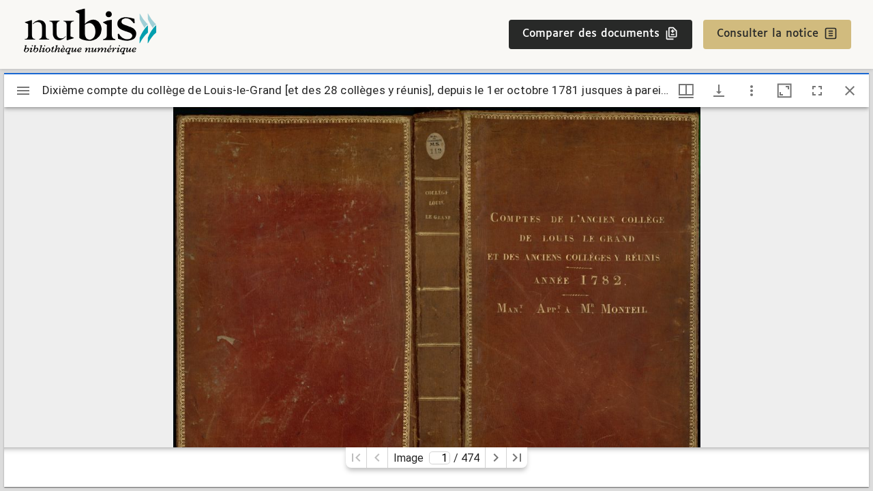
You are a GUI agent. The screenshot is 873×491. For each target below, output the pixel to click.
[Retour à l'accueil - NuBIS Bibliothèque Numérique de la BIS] (90, 34)
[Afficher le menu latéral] (23, 90)
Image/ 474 (436, 457)
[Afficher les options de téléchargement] (718, 90)
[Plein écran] (817, 90)
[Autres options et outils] (751, 90)
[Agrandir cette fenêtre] (784, 90)
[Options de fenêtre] (686, 90)
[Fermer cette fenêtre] (849, 90)
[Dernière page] (517, 457)
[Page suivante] (496, 457)
